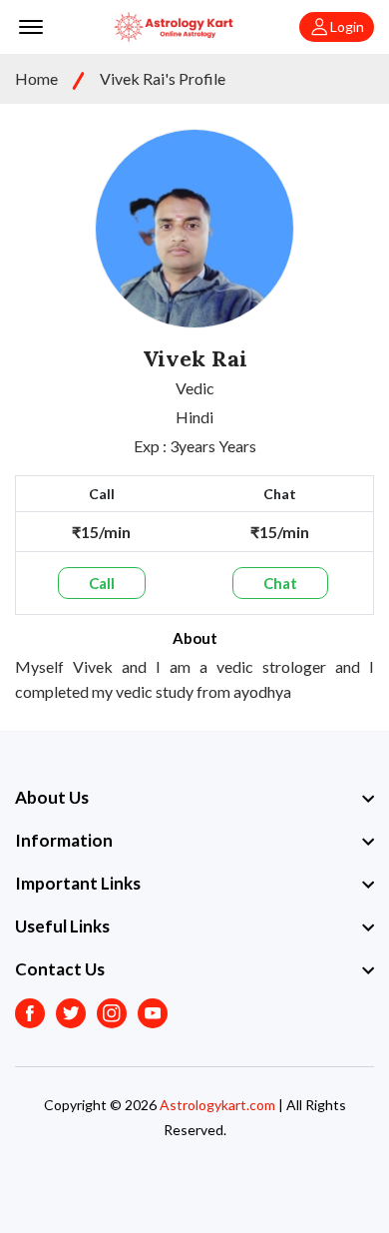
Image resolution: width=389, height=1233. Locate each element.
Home (36, 78)
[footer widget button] (194, 798)
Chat (280, 583)
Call (102, 583)
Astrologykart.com (217, 1104)
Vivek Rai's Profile (162, 78)
